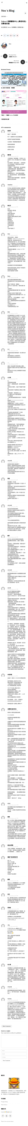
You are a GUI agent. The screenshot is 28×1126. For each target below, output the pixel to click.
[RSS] (10, 1116)
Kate (9, 276)
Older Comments (7, 1026)
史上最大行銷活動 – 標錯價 (8, 88)
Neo (10, 44)
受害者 (9, 907)
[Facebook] (2, 1116)
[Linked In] (6, 1116)
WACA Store (4, 1104)
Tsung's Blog (4, 1101)
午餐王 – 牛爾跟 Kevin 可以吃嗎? (9, 115)
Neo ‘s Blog (7, 10)
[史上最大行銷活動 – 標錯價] (14, 79)
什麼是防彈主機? (5, 119)
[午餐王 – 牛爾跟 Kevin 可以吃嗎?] (14, 102)
